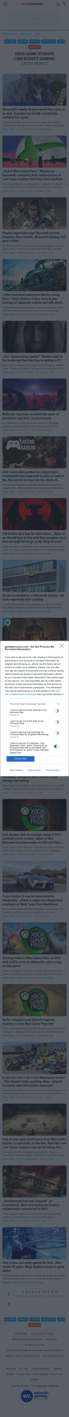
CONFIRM (20, 759)
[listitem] (34, 704)
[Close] (63, 647)
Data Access (34, 770)
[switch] (56, 711)
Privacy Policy (53, 770)
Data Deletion (16, 770)
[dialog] (34, 708)
